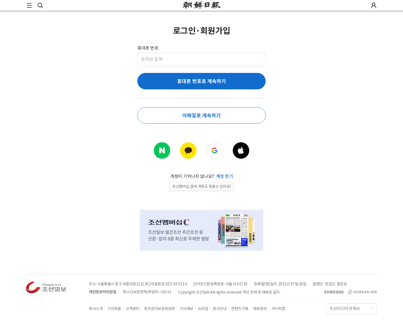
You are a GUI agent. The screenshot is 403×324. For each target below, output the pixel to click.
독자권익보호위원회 (159, 308)
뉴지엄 (203, 308)
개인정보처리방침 (102, 291)
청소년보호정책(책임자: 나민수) (147, 291)
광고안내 (219, 308)
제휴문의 (260, 308)
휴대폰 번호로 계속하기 (201, 81)
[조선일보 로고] (201, 5)
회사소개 (96, 308)
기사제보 (186, 308)
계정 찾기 (224, 176)
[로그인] (373, 5)
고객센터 (132, 308)
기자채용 (114, 308)
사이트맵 (278, 308)
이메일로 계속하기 (201, 115)
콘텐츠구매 (239, 308)
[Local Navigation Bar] (29, 5)
